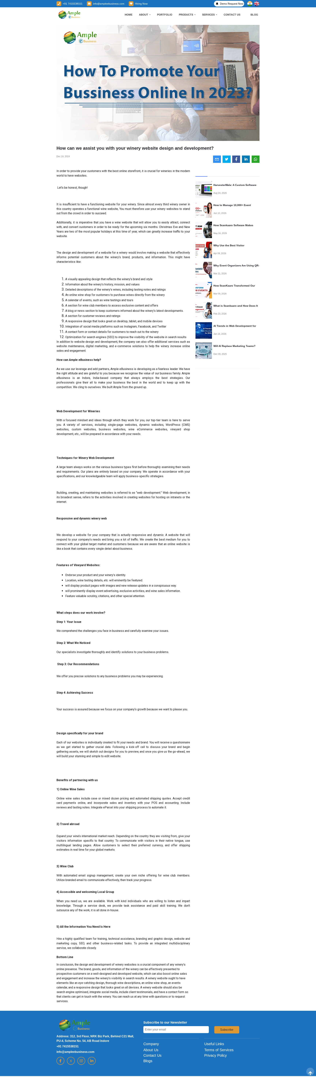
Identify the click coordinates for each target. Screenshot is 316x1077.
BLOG (254, 14)
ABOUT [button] (144, 14)
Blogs (147, 1061)
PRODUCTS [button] (186, 14)
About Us (150, 1050)
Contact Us (152, 1055)
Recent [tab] (201, 172)
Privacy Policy (215, 1055)
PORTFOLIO (164, 14)
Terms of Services (219, 1050)
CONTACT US (232, 14)
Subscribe (226, 1029)
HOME (128, 14)
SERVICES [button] (208, 14)
